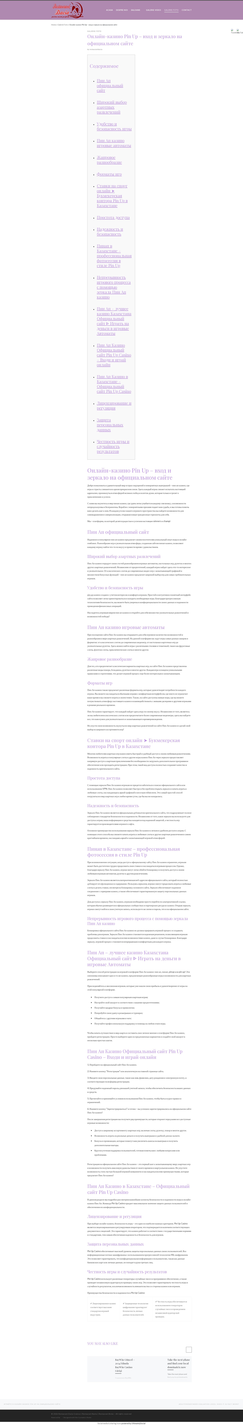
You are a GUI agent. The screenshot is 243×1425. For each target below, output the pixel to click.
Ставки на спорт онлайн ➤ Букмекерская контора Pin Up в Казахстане (112, 195)
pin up (90, 594)
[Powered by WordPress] (61, 1417)
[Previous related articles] (183, 1350)
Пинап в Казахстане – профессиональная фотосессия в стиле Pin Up (114, 255)
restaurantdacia (96, 49)
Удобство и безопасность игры (114, 126)
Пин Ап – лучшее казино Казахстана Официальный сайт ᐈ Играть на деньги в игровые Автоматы (114, 321)
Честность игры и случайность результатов (113, 446)
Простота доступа (113, 217)
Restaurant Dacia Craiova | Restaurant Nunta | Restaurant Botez (86, 1414)
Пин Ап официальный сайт (110, 85)
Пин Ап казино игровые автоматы (114, 143)
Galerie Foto (63, 25)
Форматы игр (109, 174)
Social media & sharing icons (109, 1423)
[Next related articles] (189, 1350)
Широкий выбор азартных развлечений (112, 107)
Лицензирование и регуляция (114, 405)
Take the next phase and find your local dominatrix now (178, 1363)
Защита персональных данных (110, 424)
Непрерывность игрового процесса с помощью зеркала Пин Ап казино (114, 287)
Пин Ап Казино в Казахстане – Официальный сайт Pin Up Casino (114, 384)
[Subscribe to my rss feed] (191, 1415)
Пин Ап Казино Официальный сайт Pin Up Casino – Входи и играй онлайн (114, 354)
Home (53, 25)
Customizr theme (84, 1417)
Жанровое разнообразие (109, 160)
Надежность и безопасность (110, 231)
